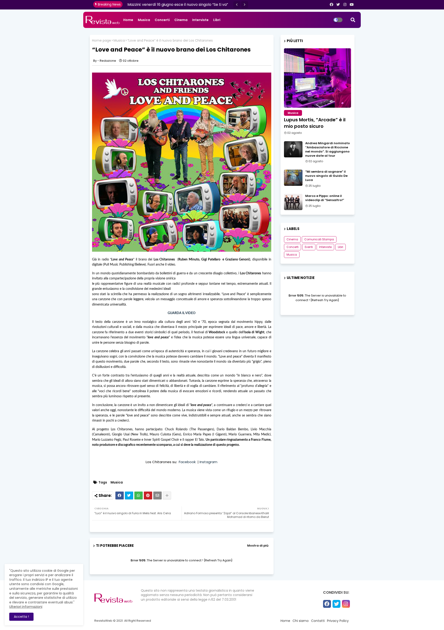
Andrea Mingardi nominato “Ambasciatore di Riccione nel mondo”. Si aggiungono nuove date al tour (327, 149)
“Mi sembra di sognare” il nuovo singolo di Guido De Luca (326, 176)
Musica (144, 20)
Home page (101, 40)
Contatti (318, 620)
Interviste (200, 20)
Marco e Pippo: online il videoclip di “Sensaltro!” (324, 198)
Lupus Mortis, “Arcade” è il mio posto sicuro (314, 122)
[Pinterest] (148, 495)
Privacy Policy (338, 620)
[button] (236, 4)
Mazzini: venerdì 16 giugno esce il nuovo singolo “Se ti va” (177, 4)
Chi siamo (301, 620)
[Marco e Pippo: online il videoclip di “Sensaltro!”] (293, 202)
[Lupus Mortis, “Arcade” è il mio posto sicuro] (317, 78)
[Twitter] (129, 495)
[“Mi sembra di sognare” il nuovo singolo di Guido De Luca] (293, 178)
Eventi (309, 247)
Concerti (162, 20)
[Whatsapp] (138, 495)
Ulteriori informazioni (25, 606)
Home (128, 20)
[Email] (157, 495)
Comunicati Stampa (319, 239)
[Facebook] (119, 495)
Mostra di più (257, 545)
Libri (216, 20)
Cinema (181, 20)
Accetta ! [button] (21, 616)
